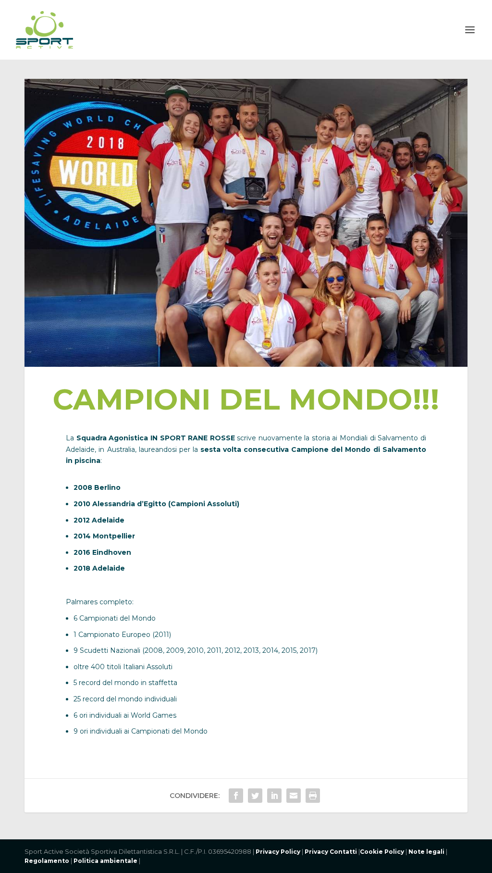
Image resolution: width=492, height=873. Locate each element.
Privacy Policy (278, 851)
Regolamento (47, 860)
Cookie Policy (382, 851)
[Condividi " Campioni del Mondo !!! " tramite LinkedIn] (274, 795)
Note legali (426, 851)
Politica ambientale (104, 860)
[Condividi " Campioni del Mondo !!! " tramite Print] (312, 795)
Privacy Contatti (331, 851)
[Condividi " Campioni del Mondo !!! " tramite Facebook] (236, 795)
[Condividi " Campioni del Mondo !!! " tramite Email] (293, 795)
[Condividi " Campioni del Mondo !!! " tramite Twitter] (255, 795)
